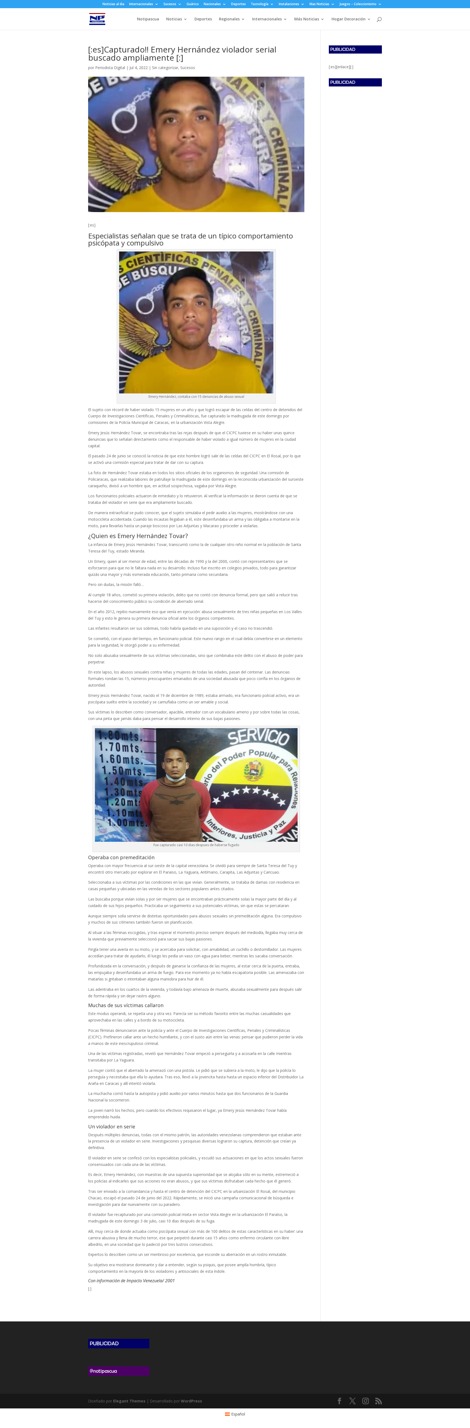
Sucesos (169, 4)
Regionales (229, 19)
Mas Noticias (319, 4)
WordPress (191, 1401)
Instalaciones (289, 4)
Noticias (174, 19)
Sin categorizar (165, 67)
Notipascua (148, 19)
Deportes (238, 4)
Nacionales (212, 4)
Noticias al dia (113, 4)
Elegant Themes (129, 1401)
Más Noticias (306, 19)
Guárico (193, 4)
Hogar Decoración (349, 19)
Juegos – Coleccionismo (358, 4)
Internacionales (141, 4)
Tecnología (259, 4)
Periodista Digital (110, 67)
